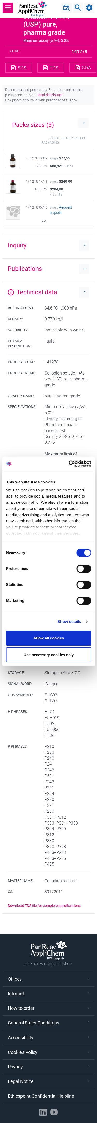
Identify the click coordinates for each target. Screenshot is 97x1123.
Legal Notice (21, 1081)
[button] (48, 123)
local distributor (50, 95)
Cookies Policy (23, 1052)
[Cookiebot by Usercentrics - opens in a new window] (69, 463)
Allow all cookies (48, 638)
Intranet (16, 993)
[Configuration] (89, 8)
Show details (69, 621)
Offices (15, 979)
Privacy (15, 1066)
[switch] (83, 569)
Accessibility (20, 1037)
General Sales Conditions (33, 1023)
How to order (21, 1008)
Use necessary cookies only (49, 655)
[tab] (48, 123)
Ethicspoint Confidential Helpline (41, 1096)
